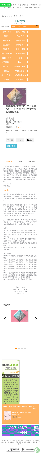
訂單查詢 (20, 7)
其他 (20, 62)
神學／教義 (6, 32)
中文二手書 (20, 71)
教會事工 (19, 45)
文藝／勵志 (6, 58)
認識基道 (20, 440)
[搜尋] (36, 26)
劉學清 (12, 120)
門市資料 (36, 440)
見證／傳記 (20, 53)
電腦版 (35, 442)
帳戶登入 (37, 7)
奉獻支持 (16, 5)
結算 (31, 140)
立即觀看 (18, 442)
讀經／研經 (20, 32)
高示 (12, 118)
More (34, 408)
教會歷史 (6, 40)
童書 (20, 58)
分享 (11, 140)
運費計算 (11, 7)
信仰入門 (20, 36)
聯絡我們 (28, 7)
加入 (21, 140)
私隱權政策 (27, 442)
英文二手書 (6, 75)
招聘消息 (25, 5)
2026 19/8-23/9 (19, 22)
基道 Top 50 (21, 80)
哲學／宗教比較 (6, 53)
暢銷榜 (7, 71)
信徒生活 (6, 45)
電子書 (7, 80)
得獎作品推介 (19, 66)
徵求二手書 (11, 146)
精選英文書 (20, 75)
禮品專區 (6, 66)
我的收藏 (34, 5)
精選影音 (6, 62)
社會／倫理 (20, 49)
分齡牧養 (6, 49)
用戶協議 (12, 440)
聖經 (6, 36)
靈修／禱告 (20, 40)
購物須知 (5, 440)
